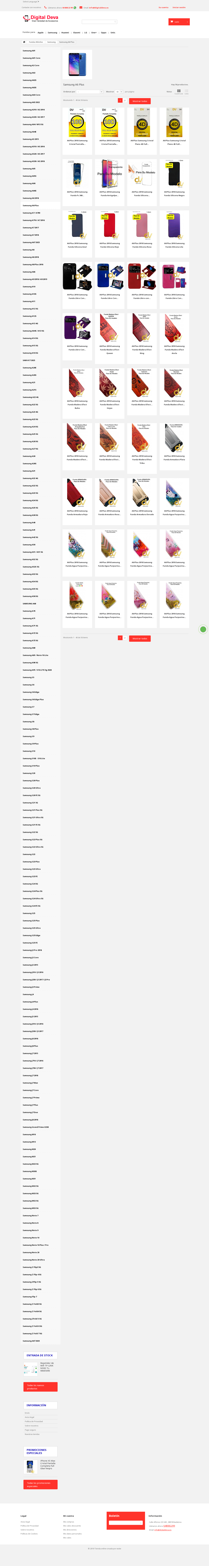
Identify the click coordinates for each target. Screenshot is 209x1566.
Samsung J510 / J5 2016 (33, 1024)
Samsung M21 (29, 1156)
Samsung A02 (29, 72)
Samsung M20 (29, 1149)
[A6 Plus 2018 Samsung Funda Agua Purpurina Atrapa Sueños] (142, 595)
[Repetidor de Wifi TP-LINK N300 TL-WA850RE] (30, 1369)
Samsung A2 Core (31, 65)
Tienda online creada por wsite (108, 1548)
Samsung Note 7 (30, 1215)
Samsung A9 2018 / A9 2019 (35, 279)
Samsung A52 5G (30, 559)
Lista (186, 94)
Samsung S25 (29, 913)
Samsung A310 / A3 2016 (34, 109)
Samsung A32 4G (30, 478)
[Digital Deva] (40, 18)
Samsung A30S (29, 463)
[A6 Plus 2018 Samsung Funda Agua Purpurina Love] (77, 595)
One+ (94, 32)
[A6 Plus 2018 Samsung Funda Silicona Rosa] (142, 225)
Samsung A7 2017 (31, 227)
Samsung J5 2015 (30, 1016)
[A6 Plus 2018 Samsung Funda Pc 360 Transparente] (77, 174)
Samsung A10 (29, 286)
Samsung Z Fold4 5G (32, 1311)
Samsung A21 (29, 382)
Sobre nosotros (31, 1425)
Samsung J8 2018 (30, 1119)
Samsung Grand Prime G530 (36, 1127)
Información (36, 1405)
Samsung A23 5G (30, 419)
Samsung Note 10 (31, 1237)
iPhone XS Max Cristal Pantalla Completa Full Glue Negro (47, 1464)
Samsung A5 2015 (31, 139)
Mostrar (110, 91)
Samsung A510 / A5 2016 (34, 146)
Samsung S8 (28, 721)
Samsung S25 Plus (31, 920)
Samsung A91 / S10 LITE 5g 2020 (37, 670)
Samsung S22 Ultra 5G (33, 847)
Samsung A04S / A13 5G (33, 331)
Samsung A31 (29, 471)
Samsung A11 (29, 301)
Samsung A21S (29, 389)
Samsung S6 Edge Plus (33, 699)
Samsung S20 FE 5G (31, 795)
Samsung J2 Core (31, 957)
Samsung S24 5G (30, 883)
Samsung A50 (29, 544)
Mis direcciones (70, 1530)
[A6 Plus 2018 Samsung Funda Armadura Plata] (174, 438)
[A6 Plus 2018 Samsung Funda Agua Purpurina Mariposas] (77, 544)
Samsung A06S (29, 190)
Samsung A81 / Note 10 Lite (35, 655)
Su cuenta (163, 7)
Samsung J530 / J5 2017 (33, 1031)
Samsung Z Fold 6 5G (32, 1326)
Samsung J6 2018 (30, 1038)
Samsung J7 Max (30, 1083)
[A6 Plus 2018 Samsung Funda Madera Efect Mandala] (174, 383)
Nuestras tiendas (32, 1434)
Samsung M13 (29, 1142)
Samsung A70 (29, 611)
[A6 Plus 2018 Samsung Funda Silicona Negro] (174, 174)
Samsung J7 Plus (30, 1105)
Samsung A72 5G (30, 633)
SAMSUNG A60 (29, 603)
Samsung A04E (29, 131)
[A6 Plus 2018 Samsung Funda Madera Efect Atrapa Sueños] (77, 438)
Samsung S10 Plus (31, 765)
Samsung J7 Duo (30, 1112)
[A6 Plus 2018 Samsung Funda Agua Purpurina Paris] (142, 544)
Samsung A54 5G (30, 581)
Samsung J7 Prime (31, 1097)
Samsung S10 (29, 751)
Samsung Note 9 (30, 1230)
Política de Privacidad (34, 1421)
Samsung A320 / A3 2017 (34, 117)
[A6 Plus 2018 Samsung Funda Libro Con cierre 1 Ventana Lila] (77, 328)
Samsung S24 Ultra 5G (33, 898)
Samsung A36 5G (30, 515)
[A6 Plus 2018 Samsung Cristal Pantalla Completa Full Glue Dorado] (110, 122)
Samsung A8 (28, 249)
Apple (41, 32)
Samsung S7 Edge (31, 714)
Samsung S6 (28, 684)
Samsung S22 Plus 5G (32, 839)
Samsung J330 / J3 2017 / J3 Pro (36, 979)
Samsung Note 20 (31, 1252)
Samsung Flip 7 (30, 1296)
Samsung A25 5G (30, 434)
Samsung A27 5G (30, 448)
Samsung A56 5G (30, 596)
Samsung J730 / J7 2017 (33, 1068)
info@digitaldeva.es (162, 1530)
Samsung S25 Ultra (32, 928)
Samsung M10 (29, 1134)
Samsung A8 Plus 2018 (33, 264)
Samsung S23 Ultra (32, 869)
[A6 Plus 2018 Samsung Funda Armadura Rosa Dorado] (110, 493)
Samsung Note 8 (30, 1223)
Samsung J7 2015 (30, 1053)
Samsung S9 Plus (31, 743)
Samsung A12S (29, 316)
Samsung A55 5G (30, 589)
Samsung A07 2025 (31, 242)
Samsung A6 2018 (31, 198)
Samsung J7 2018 (30, 1075)
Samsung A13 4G (30, 323)
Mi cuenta (68, 1515)
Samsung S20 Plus (31, 780)
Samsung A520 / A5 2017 (34, 154)
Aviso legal (29, 1417)
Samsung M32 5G (31, 1186)
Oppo (103, 32)
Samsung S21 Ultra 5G (33, 817)
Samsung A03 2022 (31, 102)
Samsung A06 (29, 183)
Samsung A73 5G (30, 640)
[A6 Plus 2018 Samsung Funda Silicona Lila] (174, 225)
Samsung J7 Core (31, 1090)
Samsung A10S (29, 294)
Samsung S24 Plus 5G (32, 891)
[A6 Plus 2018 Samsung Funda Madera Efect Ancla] (174, 328)
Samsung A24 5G (30, 426)
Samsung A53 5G (30, 574)
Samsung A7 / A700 (31, 213)
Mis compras (68, 1522)
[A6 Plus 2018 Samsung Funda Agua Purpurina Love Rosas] (174, 544)
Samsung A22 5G (30, 404)
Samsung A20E (29, 367)
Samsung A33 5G (30, 493)
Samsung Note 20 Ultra (34, 1259)
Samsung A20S (29, 375)
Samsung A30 (29, 456)
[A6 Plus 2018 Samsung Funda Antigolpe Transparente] (110, 174)
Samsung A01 (29, 50)
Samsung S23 (29, 854)
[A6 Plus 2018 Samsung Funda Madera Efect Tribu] (142, 438)
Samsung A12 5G (30, 308)
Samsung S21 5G (30, 802)
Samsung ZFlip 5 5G (32, 1282)
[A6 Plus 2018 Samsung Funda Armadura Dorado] (142, 493)
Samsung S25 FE (30, 942)
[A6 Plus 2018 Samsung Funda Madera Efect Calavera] (142, 383)
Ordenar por (69, 91)
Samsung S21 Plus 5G (32, 810)
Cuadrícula (179, 94)
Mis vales (67, 1538)
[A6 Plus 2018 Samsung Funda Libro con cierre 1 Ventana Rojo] (142, 276)
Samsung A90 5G (30, 662)
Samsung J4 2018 (30, 1009)
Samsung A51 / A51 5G (33, 552)
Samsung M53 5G (31, 1208)
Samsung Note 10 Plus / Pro (35, 1245)
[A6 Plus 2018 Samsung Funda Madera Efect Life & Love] (110, 438)
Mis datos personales (72, 1534)
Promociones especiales (36, 1451)
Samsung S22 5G (30, 832)
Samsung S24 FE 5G (31, 906)
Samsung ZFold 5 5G (32, 1318)
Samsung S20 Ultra (32, 788)
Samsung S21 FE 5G (31, 824)
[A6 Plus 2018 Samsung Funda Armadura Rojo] (77, 493)
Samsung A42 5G (30, 537)
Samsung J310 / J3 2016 (33, 972)
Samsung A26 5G (30, 441)
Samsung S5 (28, 677)
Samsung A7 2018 (31, 235)
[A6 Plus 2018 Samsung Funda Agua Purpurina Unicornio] (174, 493)
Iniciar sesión (179, 7)
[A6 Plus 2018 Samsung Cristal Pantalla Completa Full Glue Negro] (77, 122)
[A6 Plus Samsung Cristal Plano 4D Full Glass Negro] (142, 122)
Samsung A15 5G (30, 345)
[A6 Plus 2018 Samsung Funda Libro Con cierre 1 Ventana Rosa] (174, 276)
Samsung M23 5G (31, 1164)
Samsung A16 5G (30, 353)
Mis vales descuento (72, 1526)
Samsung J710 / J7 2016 (33, 1060)
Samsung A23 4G (30, 412)
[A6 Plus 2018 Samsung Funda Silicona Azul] (77, 225)
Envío (27, 1413)
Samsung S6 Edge (31, 692)
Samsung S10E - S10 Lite (34, 758)
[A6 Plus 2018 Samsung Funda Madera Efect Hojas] (110, 383)
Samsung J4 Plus (30, 1001)
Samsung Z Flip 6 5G (32, 1289)
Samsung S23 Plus (31, 861)
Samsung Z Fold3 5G (32, 1304)
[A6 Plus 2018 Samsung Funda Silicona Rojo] (110, 225)
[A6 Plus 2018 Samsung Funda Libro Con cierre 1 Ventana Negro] (77, 276)
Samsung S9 (28, 736)
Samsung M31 (29, 1178)
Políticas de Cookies (29, 1534)
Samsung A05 (29, 168)
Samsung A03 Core (31, 95)
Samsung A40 (29, 522)
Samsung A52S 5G (31, 566)
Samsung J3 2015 (30, 965)
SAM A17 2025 (29, 360)
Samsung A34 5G (30, 500)
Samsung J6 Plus (30, 1046)
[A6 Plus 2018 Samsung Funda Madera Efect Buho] (77, 383)
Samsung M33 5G (31, 1193)
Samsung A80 (29, 648)
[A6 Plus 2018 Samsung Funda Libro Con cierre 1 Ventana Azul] (110, 276)
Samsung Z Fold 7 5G (32, 1333)
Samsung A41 (29, 530)
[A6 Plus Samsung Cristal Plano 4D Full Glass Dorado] (174, 122)
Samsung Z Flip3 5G (32, 1267)
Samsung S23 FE (30, 876)
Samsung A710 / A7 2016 (34, 220)
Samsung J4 (28, 994)
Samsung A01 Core (31, 58)
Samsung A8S (29, 272)
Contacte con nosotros (31, 7)
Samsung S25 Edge (31, 935)
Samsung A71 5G (30, 625)
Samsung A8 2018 (31, 257)
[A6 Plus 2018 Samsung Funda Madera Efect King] (142, 328)
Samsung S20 (29, 773)
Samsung (52, 32)
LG (85, 32)
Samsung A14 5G (30, 338)
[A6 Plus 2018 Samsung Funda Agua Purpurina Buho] (110, 595)
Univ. (113, 32)
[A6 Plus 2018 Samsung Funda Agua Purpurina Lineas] (110, 544)
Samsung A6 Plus (31, 205)
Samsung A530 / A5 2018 (34, 161)
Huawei (65, 32)
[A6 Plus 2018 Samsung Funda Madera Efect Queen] (110, 328)
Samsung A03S (29, 87)
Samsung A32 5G (30, 485)
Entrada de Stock (40, 1355)
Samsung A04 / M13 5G (33, 124)
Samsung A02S (29, 80)
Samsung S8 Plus (31, 729)
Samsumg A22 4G (31, 397)
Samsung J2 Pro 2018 (32, 950)
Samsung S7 (28, 707)
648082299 (169, 1525)
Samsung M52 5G (31, 1200)
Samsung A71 (29, 618)
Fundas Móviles (36, 42)
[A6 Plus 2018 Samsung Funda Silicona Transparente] (142, 174)
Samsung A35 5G (30, 507)
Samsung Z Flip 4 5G (32, 1274)
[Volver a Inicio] (24, 42)
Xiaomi (76, 32)
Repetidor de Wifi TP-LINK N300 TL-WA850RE (47, 1367)
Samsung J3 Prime (31, 987)
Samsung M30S (30, 1171)
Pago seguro (30, 1430)
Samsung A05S (29, 176)
